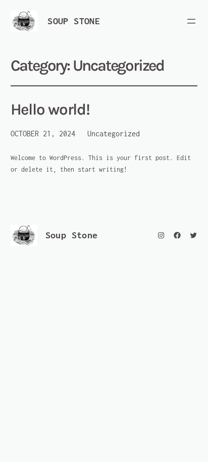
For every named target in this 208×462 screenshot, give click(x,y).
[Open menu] (191, 21)
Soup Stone (73, 21)
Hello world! (50, 109)
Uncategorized (113, 133)
